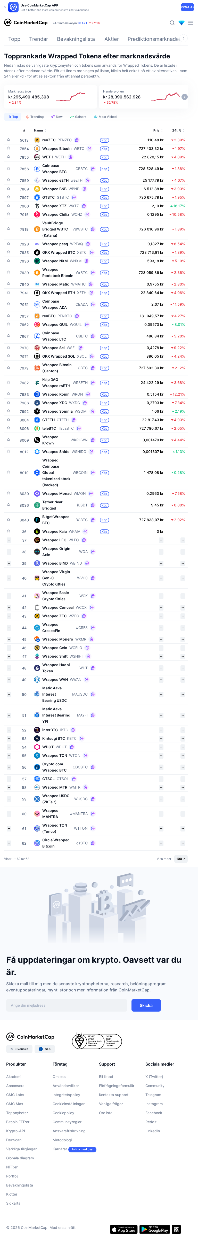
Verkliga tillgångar (21, 1149)
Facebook (153, 1113)
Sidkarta (13, 1203)
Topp (14, 39)
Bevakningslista (76, 39)
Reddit (150, 1122)
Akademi (13, 1076)
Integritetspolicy (66, 1094)
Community (154, 1085)
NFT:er (12, 1167)
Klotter (11, 1194)
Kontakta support (113, 1094)
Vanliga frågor (111, 1103)
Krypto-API (15, 1131)
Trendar (38, 39)
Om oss (59, 1076)
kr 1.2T (82, 23)
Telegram (153, 1094)
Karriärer (60, 1149)
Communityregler (67, 1122)
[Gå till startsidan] (25, 22)
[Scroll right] (183, 38)
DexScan (13, 1140)
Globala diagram (20, 1158)
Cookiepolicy (63, 1113)
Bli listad (106, 1076)
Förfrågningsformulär (116, 1085)
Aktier (111, 39)
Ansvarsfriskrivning (69, 1131)
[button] (50, 97)
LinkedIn (152, 1131)
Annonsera (15, 1085)
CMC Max (14, 1103)
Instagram (154, 1103)
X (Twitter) (154, 1076)
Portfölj (12, 1176)
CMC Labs (15, 1094)
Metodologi (62, 1140)
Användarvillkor (66, 1085)
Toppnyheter (17, 1113)
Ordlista (105, 1113)
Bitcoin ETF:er (17, 1122)
